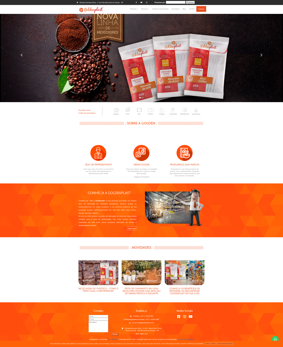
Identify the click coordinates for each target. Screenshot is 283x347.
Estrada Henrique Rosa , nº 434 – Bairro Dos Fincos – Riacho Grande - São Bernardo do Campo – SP (143, 329)
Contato (192, 9)
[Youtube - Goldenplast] (141, 2)
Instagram (137, 177)
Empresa (144, 9)
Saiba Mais (132, 228)
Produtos (133, 9)
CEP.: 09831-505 (141, 334)
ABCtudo (115, 339)
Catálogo (201, 9)
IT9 (109, 339)
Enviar (115, 334)
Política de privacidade (185, 339)
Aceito (207, 343)
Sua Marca (175, 9)
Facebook (145, 177)
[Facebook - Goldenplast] (136, 2)
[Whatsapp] (275, 339)
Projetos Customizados (160, 9)
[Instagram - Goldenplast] (146, 2)
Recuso (213, 343)
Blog (184, 9)
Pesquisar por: (159, 2)
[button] (21, 54)
